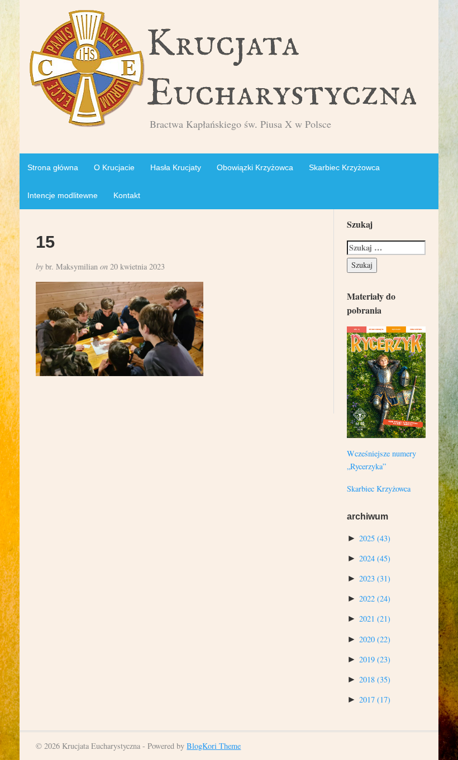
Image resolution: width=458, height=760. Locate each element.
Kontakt (126, 195)
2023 (374, 578)
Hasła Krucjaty (175, 167)
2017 (374, 699)
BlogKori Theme (214, 745)
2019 (374, 659)
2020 (374, 639)
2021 (374, 618)
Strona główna (52, 167)
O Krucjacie (114, 167)
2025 (374, 538)
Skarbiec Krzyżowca (344, 167)
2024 (374, 558)
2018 (374, 679)
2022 (374, 598)
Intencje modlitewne (62, 195)
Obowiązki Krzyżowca (255, 167)
